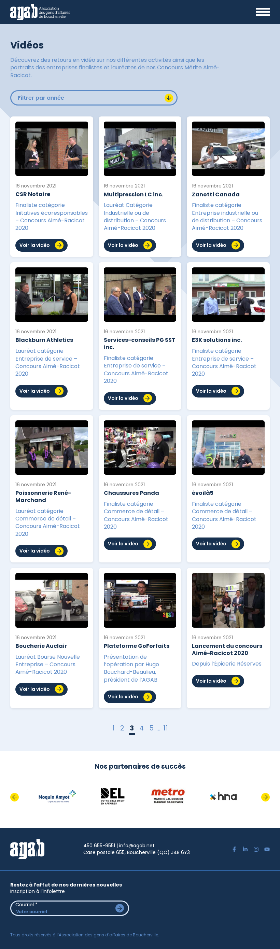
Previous (14, 797)
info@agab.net (137, 845)
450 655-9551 (99, 845)
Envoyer (119, 908)
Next (265, 797)
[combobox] (94, 98)
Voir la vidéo (34, 245)
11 (165, 729)
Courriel (26, 904)
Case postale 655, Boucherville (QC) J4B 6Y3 (136, 852)
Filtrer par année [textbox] (41, 98)
